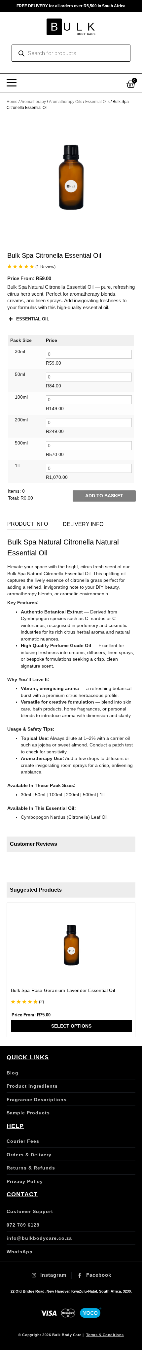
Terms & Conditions (105, 1335)
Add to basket (104, 495)
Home (12, 101)
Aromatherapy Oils (65, 101)
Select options (71, 1026)
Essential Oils (97, 101)
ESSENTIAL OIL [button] (32, 318)
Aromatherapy (33, 101)
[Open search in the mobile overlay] (71, 53)
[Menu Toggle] (12, 83)
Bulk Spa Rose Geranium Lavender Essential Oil (63, 990)
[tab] (27, 524)
